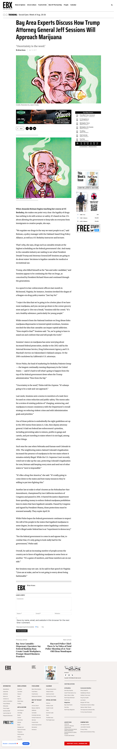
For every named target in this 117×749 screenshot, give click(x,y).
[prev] (4, 15)
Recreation (34, 727)
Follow (97, 218)
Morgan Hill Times (84, 702)
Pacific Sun (67, 700)
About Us (5, 696)
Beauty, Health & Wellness (36, 709)
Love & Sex (20, 720)
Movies (19, 722)
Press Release (6, 703)
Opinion (19, 698)
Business (19, 689)
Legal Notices (67, 727)
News (18, 696)
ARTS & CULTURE (21, 707)
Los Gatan (83, 700)
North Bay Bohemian (69, 697)
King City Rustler (84, 697)
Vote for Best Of (7, 713)
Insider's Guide (49, 708)
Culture (19, 717)
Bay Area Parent (68, 704)
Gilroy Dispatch (84, 690)
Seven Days (20, 701)
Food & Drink (35, 722)
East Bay (66, 707)
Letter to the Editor (7, 701)
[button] (112, 5)
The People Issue (50, 720)
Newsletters (6, 689)
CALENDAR (49, 686)
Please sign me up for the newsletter (25, 627)
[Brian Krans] (21, 588)
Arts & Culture (35, 705)
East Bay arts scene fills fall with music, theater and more (43, 15)
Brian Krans (21, 50)
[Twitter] (30, 128)
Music (18, 724)
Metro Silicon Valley (69, 695)
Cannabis (19, 691)
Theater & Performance (20, 733)
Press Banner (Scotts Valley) (87, 704)
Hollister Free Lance (85, 695)
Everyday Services (36, 715)
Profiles (19, 703)
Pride (47, 710)
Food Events (35, 694)
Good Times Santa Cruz (70, 692)
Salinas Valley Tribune (85, 707)
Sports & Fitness (21, 729)
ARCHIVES (34, 667)
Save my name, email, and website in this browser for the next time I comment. (43, 621)
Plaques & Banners (7, 715)
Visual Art (19, 739)
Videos (19, 736)
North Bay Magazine (69, 709)
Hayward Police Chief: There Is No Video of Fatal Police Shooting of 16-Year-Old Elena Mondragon (58, 647)
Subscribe (5, 691)
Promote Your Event (51, 696)
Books (19, 715)
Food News (34, 691)
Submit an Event (50, 694)
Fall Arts (48, 703)
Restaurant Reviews (37, 696)
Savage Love (20, 727)
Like (98, 214)
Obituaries (5, 706)
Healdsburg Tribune (85, 692)
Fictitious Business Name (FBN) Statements (70, 730)
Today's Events (49, 691)
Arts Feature (20, 710)
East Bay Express (68, 690)
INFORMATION (7, 686)
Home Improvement (37, 724)
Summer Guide (49, 712)
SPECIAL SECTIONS (51, 700)
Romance (34, 729)
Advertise (5, 694)
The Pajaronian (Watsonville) (87, 709)
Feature (19, 694)
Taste (47, 715)
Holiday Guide (49, 705)
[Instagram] (69, 675)
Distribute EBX (6, 710)
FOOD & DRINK (35, 686)
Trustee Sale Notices (69, 735)
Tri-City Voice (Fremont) (86, 712)
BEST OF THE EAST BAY (37, 701)
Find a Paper (6, 708)
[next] (7, 15)
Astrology (19, 712)
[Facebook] (27, 128)
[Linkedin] (34, 128)
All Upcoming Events (51, 689)
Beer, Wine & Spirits (36, 689)
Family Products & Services (36, 719)
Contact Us (6, 698)
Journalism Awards (85, 727)
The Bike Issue (49, 717)
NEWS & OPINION (21, 686)
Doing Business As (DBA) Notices (70, 733)
